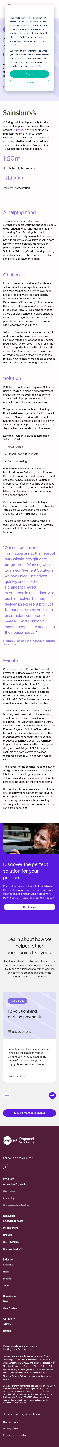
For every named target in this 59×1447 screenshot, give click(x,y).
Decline (29, 82)
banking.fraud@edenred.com (18, 1349)
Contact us (29, 907)
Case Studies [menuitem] (10, 1308)
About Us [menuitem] (8, 1324)
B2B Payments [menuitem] (11, 1242)
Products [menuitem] (8, 1179)
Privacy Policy (10, 1429)
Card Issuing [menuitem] (9, 1191)
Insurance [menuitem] (8, 1265)
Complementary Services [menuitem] (16, 1205)
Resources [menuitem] (9, 1296)
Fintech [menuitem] (7, 1279)
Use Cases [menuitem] (9, 1216)
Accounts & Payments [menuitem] (14, 1184)
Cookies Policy (10, 1422)
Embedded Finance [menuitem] (13, 1221)
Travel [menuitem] (6, 1286)
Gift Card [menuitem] (8, 1235)
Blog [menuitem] (5, 1301)
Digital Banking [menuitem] (11, 1228)
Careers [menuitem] (7, 1331)
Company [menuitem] (9, 1319)
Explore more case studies (29, 1113)
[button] (6, 1096)
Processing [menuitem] (9, 1198)
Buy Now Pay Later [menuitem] (13, 1249)
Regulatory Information (15, 1435)
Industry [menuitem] (8, 1259)
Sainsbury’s (19, 130)
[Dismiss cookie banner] (48, 12)
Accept (29, 74)
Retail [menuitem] (6, 1272)
